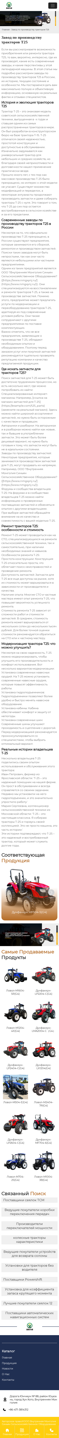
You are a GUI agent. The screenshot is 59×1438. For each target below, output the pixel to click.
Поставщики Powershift (22, 1279)
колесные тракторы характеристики (29, 1240)
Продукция (22, 1432)
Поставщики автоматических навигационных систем (29, 1315)
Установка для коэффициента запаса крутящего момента (29, 1291)
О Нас (36, 1432)
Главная (6, 29)
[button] (51, 892)
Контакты (51, 1432)
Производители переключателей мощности (29, 1226)
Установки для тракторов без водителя (29, 1267)
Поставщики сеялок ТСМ (23, 1200)
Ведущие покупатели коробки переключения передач (30, 1212)
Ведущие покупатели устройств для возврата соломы (29, 1254)
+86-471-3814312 (18, 1409)
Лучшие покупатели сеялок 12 (27, 1303)
